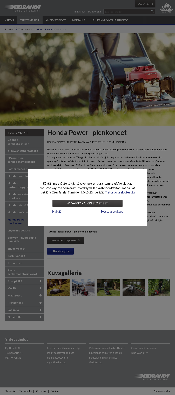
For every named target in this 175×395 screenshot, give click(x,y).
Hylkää (56, 211)
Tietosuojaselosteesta (120, 192)
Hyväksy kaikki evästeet (87, 203)
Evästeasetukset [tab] (111, 211)
